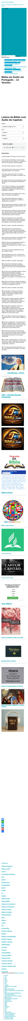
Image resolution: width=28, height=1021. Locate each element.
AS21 (5, 41)
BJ (5, 42)
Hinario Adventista (6, 553)
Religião (3, 933)
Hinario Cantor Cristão (7, 577)
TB (5, 10)
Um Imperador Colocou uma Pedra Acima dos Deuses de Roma (15, 67)
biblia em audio (5, 869)
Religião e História (6, 939)
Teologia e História (6, 963)
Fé (2, 893)
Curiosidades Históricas (8, 874)
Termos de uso (8, 34)
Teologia (3, 950)
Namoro (3, 920)
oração (3, 923)
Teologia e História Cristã (8, 966)
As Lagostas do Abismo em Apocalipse (14, 61)
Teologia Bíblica (6, 952)
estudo (3, 887)
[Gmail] (14, 829)
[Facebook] (14, 819)
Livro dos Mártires (9, 47)
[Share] (14, 831)
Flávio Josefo (8, 45)
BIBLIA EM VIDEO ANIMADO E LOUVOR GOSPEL (12, 27)
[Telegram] (14, 826)
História (3, 896)
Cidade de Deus (8, 50)
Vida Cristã (4, 971)
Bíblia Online (7, 493)
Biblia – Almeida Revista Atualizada (13, 23)
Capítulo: (3, 135)
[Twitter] (14, 824)
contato (6, 18)
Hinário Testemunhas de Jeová (12, 686)
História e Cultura (6, 909)
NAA (5, 37)
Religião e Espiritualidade (8, 936)
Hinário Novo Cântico (8, 661)
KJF (5, 24)
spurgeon (4, 947)
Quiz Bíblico (7, 33)
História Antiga (8, 65)
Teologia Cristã (5, 958)
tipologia (3, 969)
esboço (3, 879)
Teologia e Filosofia (6, 960)
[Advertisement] (14, 100)
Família (3, 890)
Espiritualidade (5, 885)
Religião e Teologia (6, 942)
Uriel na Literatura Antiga (11, 73)
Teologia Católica (6, 955)
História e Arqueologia (7, 906)
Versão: (3, 123)
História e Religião (6, 912)
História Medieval (6, 914)
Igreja (18, 62)
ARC (5, 12)
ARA (5, 20)
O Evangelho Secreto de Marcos (13, 70)
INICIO (6, 8)
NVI (5, 16)
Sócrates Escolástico (10, 49)
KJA (5, 15)
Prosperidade (5, 928)
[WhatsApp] (14, 821)
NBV (5, 38)
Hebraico (6, 39)
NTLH (6, 14)
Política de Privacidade (10, 19)
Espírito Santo (5, 882)
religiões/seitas (5, 944)
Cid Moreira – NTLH (15, 373)
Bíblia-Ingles (7, 30)
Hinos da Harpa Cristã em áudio (13, 29)
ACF (5, 43)
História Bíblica (8, 60)
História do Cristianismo (19, 60)
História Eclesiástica (9, 46)
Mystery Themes (19, 973)
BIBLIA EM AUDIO (9, 22)
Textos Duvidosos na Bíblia (11, 64)
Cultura (3, 871)
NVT (5, 11)
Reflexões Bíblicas (6, 931)
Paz (2, 925)
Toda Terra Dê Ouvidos (7, 2)
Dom (2, 877)
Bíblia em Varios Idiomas (11, 31)
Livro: (2, 129)
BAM (5, 35)
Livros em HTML (8, 51)
